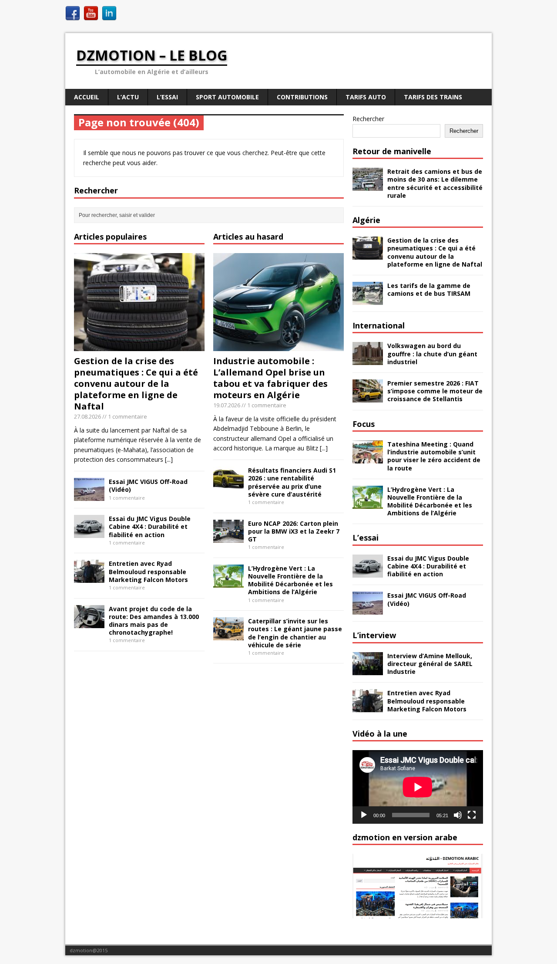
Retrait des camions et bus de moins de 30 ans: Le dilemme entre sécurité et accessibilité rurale (435, 183)
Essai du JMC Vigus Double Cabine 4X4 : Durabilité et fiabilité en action (150, 526)
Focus (363, 424)
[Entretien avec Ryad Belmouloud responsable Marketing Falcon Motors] (89, 578)
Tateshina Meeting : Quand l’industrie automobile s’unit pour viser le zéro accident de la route (433, 456)
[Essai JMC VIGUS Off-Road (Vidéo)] (89, 496)
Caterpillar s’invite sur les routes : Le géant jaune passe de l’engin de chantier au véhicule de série (295, 633)
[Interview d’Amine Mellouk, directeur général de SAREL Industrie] (367, 670)
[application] (417, 787)
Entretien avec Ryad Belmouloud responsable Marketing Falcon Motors (148, 571)
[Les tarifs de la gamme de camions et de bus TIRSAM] (367, 300)
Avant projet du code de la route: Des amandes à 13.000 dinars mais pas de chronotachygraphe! (154, 621)
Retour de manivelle (391, 151)
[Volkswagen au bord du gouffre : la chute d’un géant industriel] (367, 360)
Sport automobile (227, 97)
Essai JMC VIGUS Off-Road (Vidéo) (148, 485)
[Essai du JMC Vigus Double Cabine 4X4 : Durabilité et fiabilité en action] (89, 533)
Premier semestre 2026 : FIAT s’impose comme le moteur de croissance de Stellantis (435, 391)
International (378, 325)
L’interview (374, 635)
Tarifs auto (366, 97)
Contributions (302, 97)
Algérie (366, 220)
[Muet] (457, 815)
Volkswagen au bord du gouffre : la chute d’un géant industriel (432, 353)
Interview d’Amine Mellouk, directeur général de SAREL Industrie (430, 664)
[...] (169, 459)
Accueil (86, 97)
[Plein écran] (471, 815)
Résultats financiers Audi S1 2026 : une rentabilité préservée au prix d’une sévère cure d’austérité (292, 482)
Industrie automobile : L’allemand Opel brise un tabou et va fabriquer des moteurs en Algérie (270, 378)
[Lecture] (363, 815)
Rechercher (368, 119)
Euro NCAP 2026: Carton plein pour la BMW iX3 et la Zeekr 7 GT (293, 531)
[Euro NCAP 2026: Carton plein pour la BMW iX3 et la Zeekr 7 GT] (228, 537)
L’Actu (128, 97)
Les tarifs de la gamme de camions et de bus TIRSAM (428, 289)
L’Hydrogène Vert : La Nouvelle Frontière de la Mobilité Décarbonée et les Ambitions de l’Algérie (290, 580)
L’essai (365, 537)
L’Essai (167, 97)
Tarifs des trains (433, 97)
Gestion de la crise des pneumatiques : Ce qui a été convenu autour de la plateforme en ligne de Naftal (136, 383)
